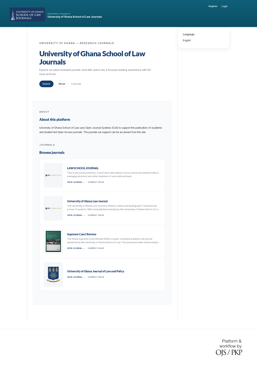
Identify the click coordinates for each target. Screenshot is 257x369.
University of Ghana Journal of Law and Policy (95, 271)
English (187, 40)
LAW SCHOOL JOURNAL (83, 168)
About (62, 84)
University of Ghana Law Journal (87, 201)
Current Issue (96, 182)
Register (213, 6)
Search (46, 84)
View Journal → (76, 182)
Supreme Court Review (81, 234)
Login (225, 6)
